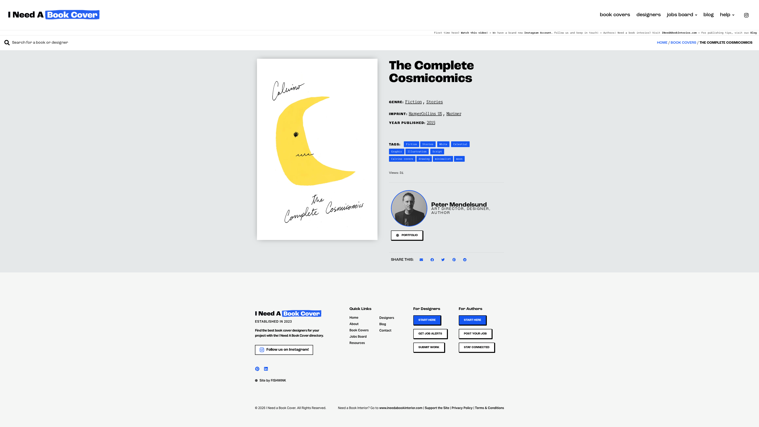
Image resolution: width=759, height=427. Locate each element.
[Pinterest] (257, 369)
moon (459, 158)
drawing (424, 158)
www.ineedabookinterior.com (400, 408)
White (443, 144)
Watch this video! (434, 32)
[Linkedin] (266, 369)
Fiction (413, 101)
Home (662, 43)
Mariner (454, 113)
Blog (713, 32)
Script (437, 151)
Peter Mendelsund (459, 205)
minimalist (443, 158)
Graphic (396, 151)
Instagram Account (497, 32)
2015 (431, 122)
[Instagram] (746, 15)
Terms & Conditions (489, 408)
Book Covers (683, 43)
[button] (421, 259)
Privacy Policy (462, 408)
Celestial (460, 144)
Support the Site (437, 408)
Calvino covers (402, 158)
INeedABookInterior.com (639, 32)
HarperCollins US (425, 113)
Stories (434, 101)
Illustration (417, 151)
